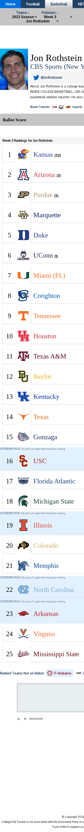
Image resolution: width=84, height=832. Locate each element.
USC (40, 461)
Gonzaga (45, 437)
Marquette (47, 215)
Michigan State (53, 501)
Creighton (46, 295)
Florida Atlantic (54, 481)
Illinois (42, 525)
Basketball (58, 4)
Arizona (44, 174)
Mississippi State (56, 654)
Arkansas (45, 613)
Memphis (46, 565)
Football (33, 4)
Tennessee (47, 315)
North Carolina (53, 589)
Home (10, 4)
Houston (44, 336)
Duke (40, 235)
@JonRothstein (51, 77)
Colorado (45, 545)
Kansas (43, 154)
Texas (41, 416)
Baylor (42, 376)
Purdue (42, 194)
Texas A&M (49, 356)
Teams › (22, 12)
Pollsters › (50, 12)
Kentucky (46, 396)
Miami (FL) (49, 275)
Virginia (44, 633)
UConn (43, 255)
